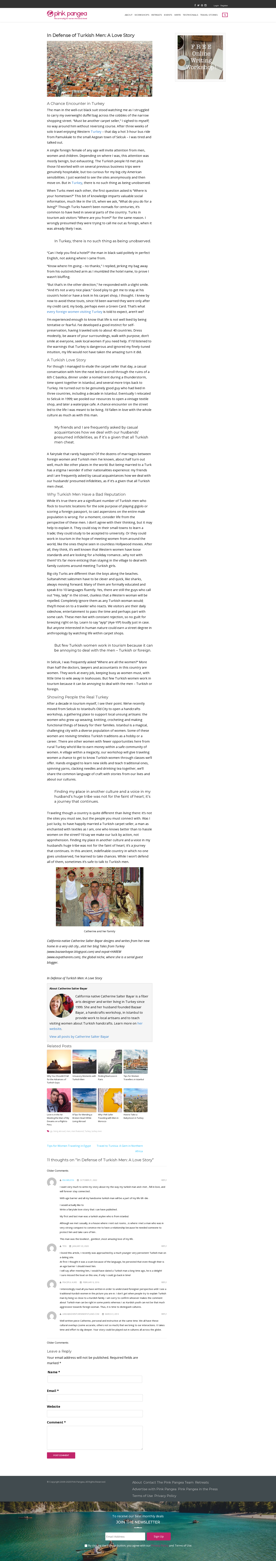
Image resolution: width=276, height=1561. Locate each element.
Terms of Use (142, 1496)
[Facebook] (195, 5)
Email (53, 1391)
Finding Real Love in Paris (107, 1078)
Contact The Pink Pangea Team (168, 1482)
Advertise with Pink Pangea (154, 1489)
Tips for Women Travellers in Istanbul (134, 1078)
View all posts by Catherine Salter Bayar (79, 1036)
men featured (77, 1131)
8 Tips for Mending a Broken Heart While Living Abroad (82, 1118)
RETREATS (156, 15)
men (68, 1131)
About (128, 15)
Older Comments (57, 1170)
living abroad (59, 1131)
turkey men (97, 1131)
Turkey (96, 131)
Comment (56, 1422)
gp (51, 1131)
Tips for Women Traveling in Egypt (69, 1146)
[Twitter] (198, 5)
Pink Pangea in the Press (198, 1489)
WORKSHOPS (141, 15)
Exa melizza (68, 1180)
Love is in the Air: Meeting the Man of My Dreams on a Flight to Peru (58, 1119)
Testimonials (190, 15)
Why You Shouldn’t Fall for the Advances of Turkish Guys (58, 1079)
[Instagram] (205, 5)
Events (168, 15)
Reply (164, 1180)
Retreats (202, 1482)
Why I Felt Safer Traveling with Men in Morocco (108, 1118)
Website (53, 1406)
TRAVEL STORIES (209, 15)
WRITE (177, 15)
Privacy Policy (165, 1496)
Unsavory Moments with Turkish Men (84, 1078)
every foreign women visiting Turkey (74, 312)
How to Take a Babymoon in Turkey (134, 1116)
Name (54, 1372)
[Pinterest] (202, 5)
